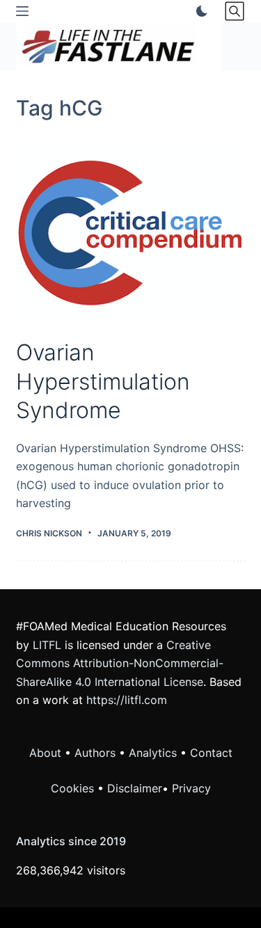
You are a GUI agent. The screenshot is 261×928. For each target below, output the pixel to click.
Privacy (191, 788)
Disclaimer (134, 788)
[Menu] (22, 11)
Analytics (153, 753)
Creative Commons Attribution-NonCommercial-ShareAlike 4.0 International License (119, 663)
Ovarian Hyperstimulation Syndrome (103, 381)
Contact (211, 753)
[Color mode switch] (199, 11)
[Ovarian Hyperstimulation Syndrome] (131, 231)
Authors (95, 753)
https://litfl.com (126, 700)
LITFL (47, 645)
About (45, 753)
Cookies (74, 788)
